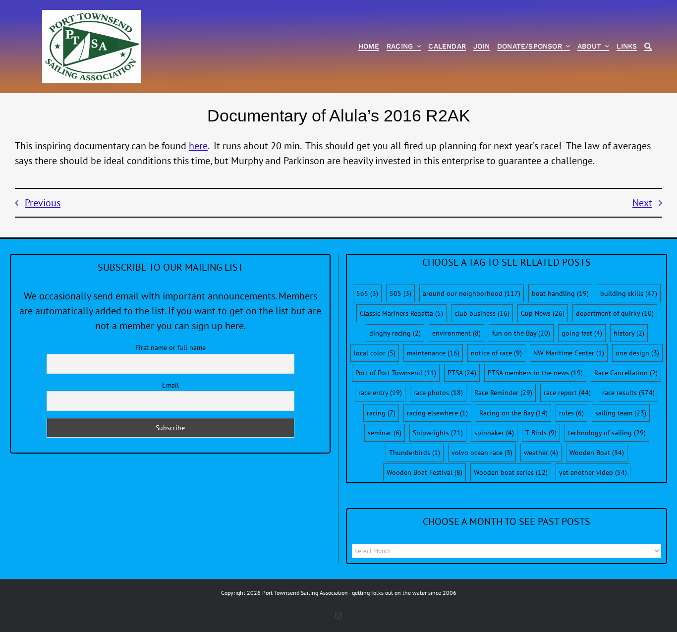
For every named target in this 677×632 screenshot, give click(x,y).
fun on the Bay (521, 333)
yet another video (593, 472)
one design (637, 352)
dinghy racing (395, 333)
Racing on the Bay (513, 412)
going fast (582, 333)
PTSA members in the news (535, 372)
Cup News (542, 313)
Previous (42, 202)
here (198, 145)
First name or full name (170, 347)
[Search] (648, 47)
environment (456, 333)
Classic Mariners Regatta (401, 313)
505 (400, 293)
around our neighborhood (471, 293)
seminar (384, 432)
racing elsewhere (437, 412)
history (629, 333)
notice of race (496, 352)
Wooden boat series (511, 472)
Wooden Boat (596, 452)
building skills (628, 293)
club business (481, 313)
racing (381, 412)
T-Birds (541, 432)
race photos (438, 392)
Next (642, 202)
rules (571, 412)
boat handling (560, 293)
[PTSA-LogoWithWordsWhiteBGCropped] (91, 14)
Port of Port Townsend (395, 372)
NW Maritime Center (568, 352)
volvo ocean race (481, 452)
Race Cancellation (626, 372)
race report (567, 392)
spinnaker (494, 432)
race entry (380, 392)
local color (374, 352)
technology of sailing (607, 432)
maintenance (433, 352)
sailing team (620, 412)
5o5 (367, 293)
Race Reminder (503, 392)
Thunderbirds (414, 452)
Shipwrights (438, 432)
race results (628, 392)
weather (541, 452)
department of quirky (615, 313)
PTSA (462, 372)
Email (170, 385)
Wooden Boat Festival (424, 472)
